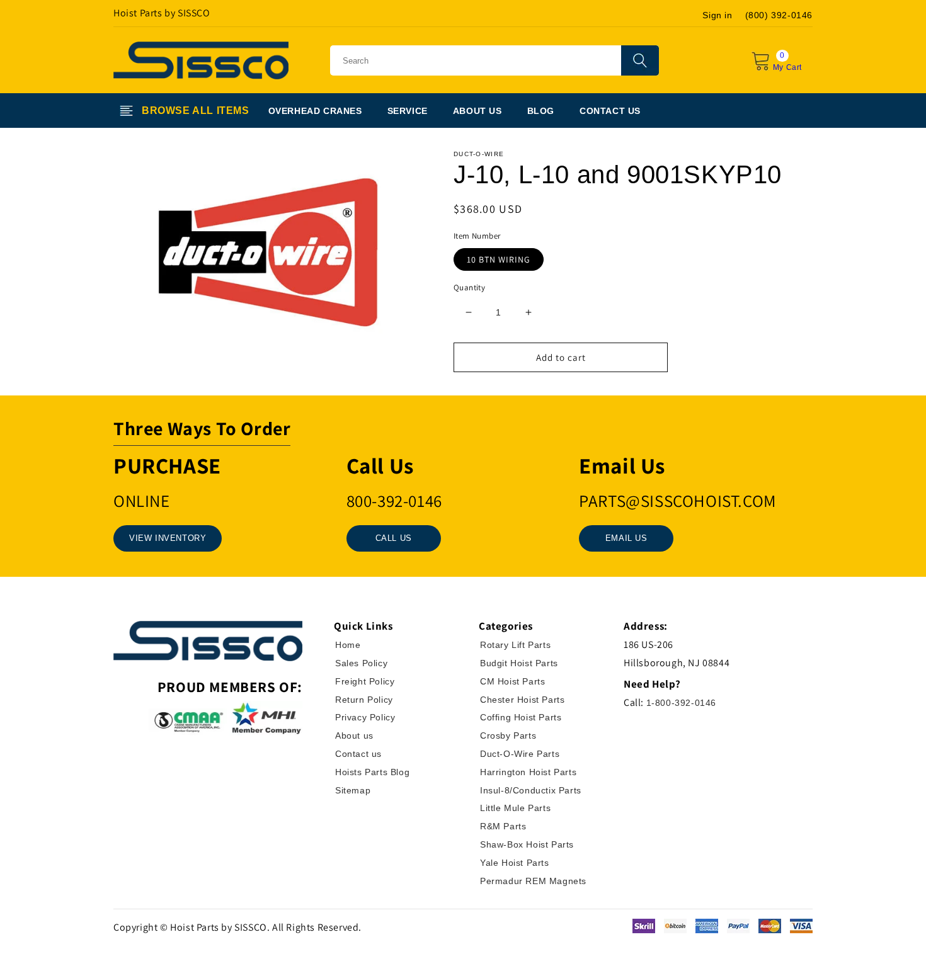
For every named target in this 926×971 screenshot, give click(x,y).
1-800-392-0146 (681, 703)
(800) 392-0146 (779, 15)
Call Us (393, 538)
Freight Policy (364, 681)
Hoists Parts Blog (372, 772)
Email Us (626, 538)
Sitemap (352, 790)
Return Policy (364, 700)
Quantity (469, 287)
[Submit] (640, 60)
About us (354, 735)
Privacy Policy (365, 717)
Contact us (358, 754)
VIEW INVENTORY (167, 538)
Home (347, 645)
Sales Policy (361, 663)
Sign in (717, 15)
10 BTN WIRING (498, 259)
